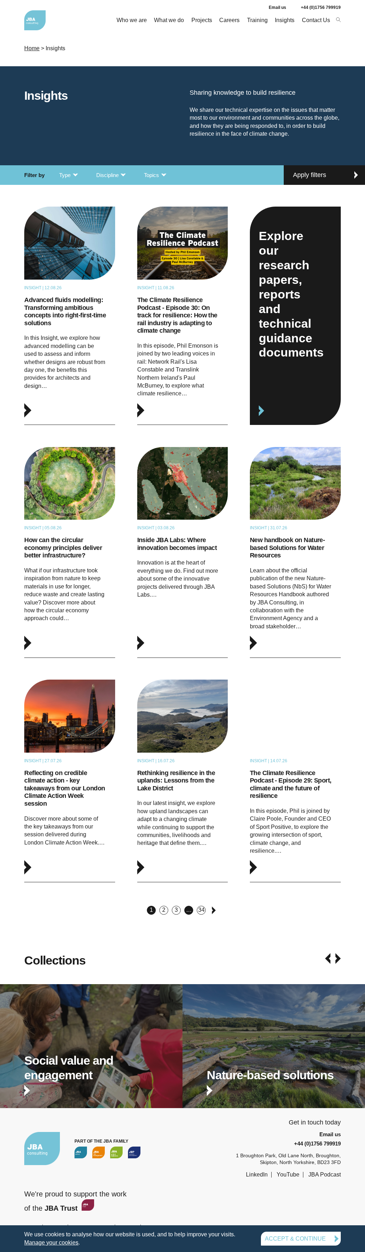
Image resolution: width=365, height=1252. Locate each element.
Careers (229, 20)
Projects (201, 20)
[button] (327, 958)
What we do (169, 20)
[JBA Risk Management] (98, 1152)
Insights (284, 20)
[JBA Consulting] (35, 20)
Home (32, 48)
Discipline (107, 175)
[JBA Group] (80, 1152)
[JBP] (134, 1152)
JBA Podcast (324, 1175)
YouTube (288, 1175)
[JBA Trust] (87, 1208)
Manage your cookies (51, 1243)
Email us (277, 7)
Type (65, 175)
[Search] (338, 19)
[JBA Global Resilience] (116, 1152)
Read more (69, 316)
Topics (151, 175)
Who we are (132, 20)
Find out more (91, 1053)
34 (201, 910)
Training (257, 20)
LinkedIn (257, 1175)
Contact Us (316, 20)
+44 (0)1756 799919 (321, 7)
